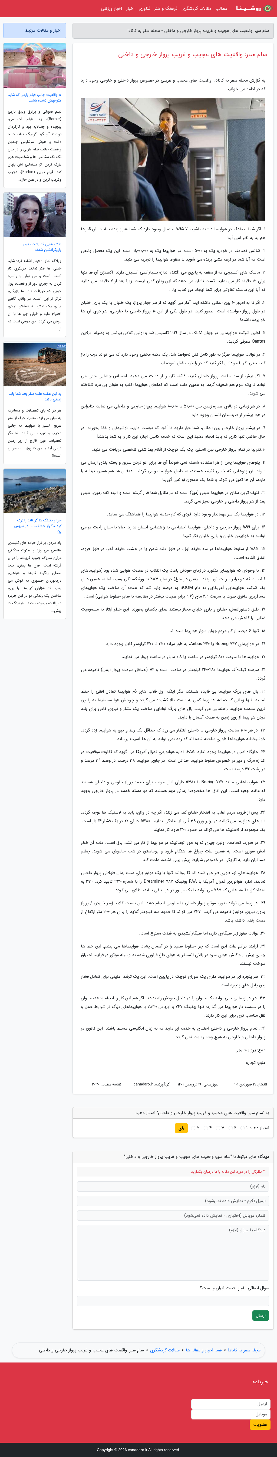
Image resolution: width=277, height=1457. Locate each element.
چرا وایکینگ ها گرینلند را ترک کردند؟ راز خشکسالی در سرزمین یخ (36, 526)
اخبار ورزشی (111, 8)
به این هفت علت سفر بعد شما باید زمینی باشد (35, 396)
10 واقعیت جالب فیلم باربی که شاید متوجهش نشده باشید (34, 97)
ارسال (261, 1315)
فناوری (144, 8)
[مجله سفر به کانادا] (254, 8)
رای (181, 1128)
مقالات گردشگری (196, 8)
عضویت (260, 1424)
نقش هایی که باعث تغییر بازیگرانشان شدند (42, 247)
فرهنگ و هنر (165, 8)
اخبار (130, 8)
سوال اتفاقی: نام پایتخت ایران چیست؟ (234, 1288)
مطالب (221, 8)
